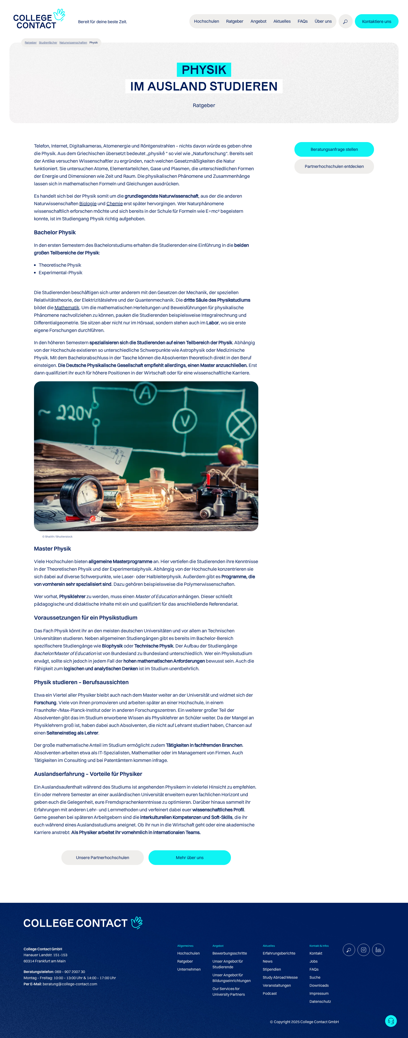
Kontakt (316, 953)
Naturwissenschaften (73, 42)
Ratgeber (31, 42)
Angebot (258, 21)
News (267, 961)
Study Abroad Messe (280, 977)
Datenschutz (320, 1001)
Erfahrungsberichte (279, 953)
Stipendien (272, 969)
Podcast (270, 993)
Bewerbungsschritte (229, 953)
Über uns (323, 21)
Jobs (314, 961)
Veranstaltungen (277, 985)
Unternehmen (189, 969)
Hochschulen (188, 953)
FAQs (303, 21)
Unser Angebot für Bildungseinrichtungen (231, 978)
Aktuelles (282, 21)
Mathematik (67, 307)
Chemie (114, 203)
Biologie (88, 203)
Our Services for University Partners (228, 991)
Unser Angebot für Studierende (227, 964)
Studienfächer (48, 42)
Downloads (319, 985)
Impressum (319, 993)
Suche (315, 977)
